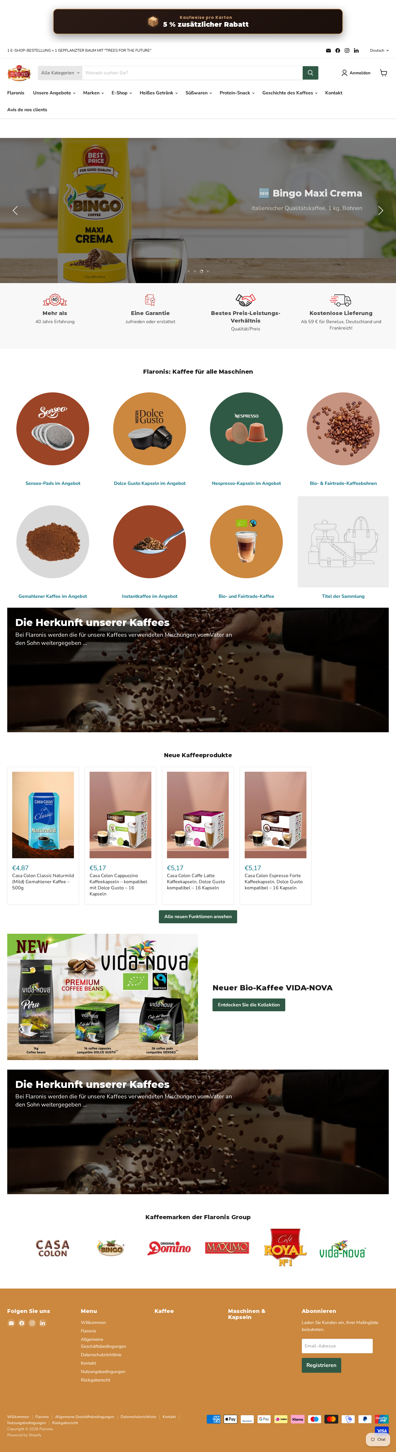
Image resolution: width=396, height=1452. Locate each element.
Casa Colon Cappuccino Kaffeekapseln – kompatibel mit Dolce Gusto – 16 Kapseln (118, 884)
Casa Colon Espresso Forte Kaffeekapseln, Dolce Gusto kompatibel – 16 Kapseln (274, 881)
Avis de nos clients (27, 110)
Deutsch (377, 50)
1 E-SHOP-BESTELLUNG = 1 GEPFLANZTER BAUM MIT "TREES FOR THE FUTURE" (79, 50)
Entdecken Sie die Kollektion (249, 1005)
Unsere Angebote (52, 93)
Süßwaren (197, 93)
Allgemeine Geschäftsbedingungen (84, 1416)
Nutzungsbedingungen (103, 1371)
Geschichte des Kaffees (288, 93)
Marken (92, 93)
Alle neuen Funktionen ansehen (198, 916)
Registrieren (321, 1365)
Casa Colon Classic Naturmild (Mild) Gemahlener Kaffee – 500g (43, 881)
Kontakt (333, 93)
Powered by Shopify (24, 1435)
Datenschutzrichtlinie (101, 1355)
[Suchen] (310, 73)
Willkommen (93, 1322)
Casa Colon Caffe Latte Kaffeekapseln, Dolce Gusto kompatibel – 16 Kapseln (196, 881)
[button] (16, 210)
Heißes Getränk (157, 93)
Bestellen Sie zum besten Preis (316, 225)
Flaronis (15, 93)
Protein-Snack (235, 93)
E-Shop (120, 93)
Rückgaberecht (95, 1380)
